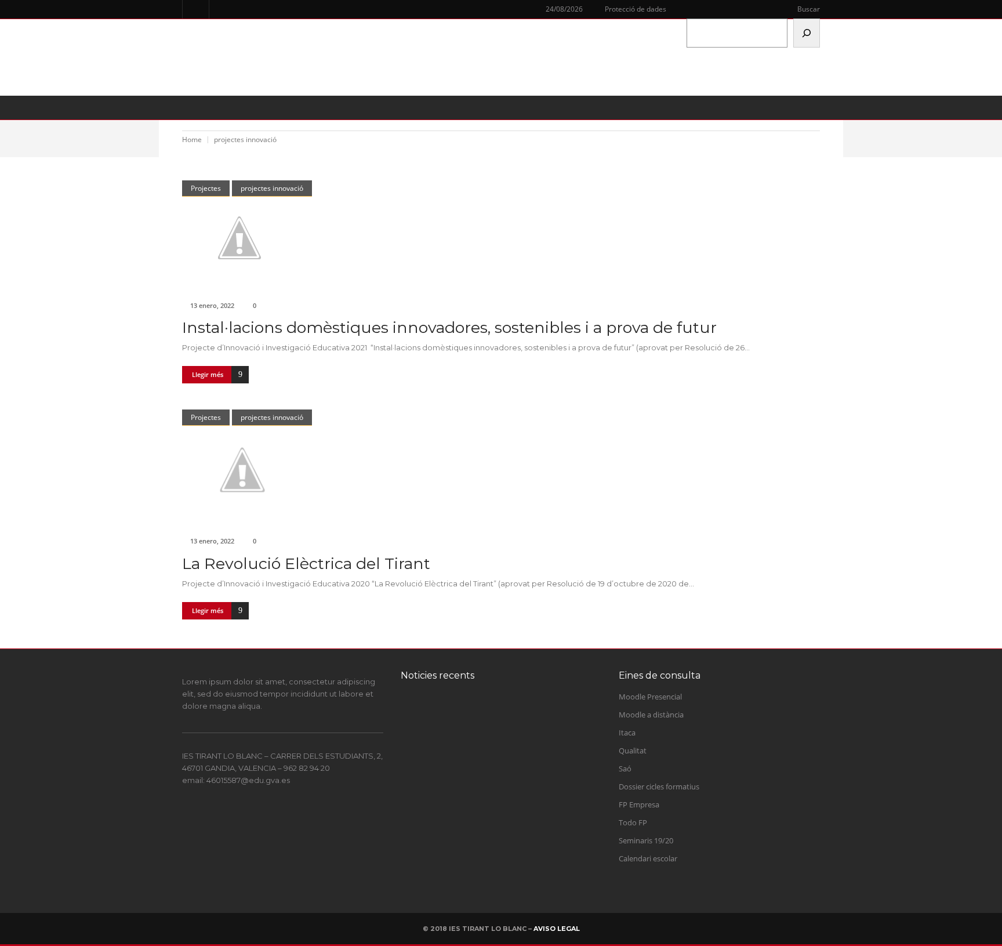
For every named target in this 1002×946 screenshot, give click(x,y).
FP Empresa (639, 804)
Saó (625, 768)
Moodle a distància (651, 714)
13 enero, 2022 (212, 305)
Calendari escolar (648, 858)
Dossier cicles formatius (659, 786)
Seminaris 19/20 (646, 840)
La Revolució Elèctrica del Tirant (306, 563)
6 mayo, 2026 (475, 877)
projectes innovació (272, 188)
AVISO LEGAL (556, 929)
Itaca (627, 732)
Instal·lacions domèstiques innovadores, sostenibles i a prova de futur (449, 327)
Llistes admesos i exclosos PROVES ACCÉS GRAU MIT (510, 813)
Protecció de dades (635, 9)
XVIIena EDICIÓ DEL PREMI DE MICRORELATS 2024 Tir (520, 720)
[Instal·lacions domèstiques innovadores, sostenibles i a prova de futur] (501, 237)
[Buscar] (806, 33)
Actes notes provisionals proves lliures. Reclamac (519, 766)
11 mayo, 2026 (477, 785)
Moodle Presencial (650, 696)
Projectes (206, 188)
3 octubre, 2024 (478, 738)
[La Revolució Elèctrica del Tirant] (501, 469)
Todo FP (633, 822)
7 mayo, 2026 (475, 831)
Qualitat (633, 750)
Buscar (808, 9)
